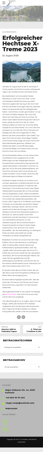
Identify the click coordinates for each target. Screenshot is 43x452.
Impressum (11, 408)
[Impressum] (3, 409)
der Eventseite (10, 294)
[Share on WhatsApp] (23, 317)
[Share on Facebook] (19, 317)
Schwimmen (9, 32)
